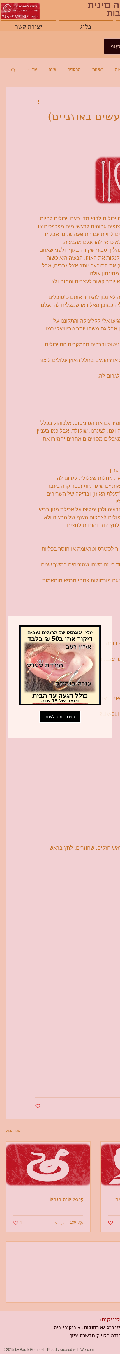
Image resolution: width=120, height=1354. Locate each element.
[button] (60, 717)
